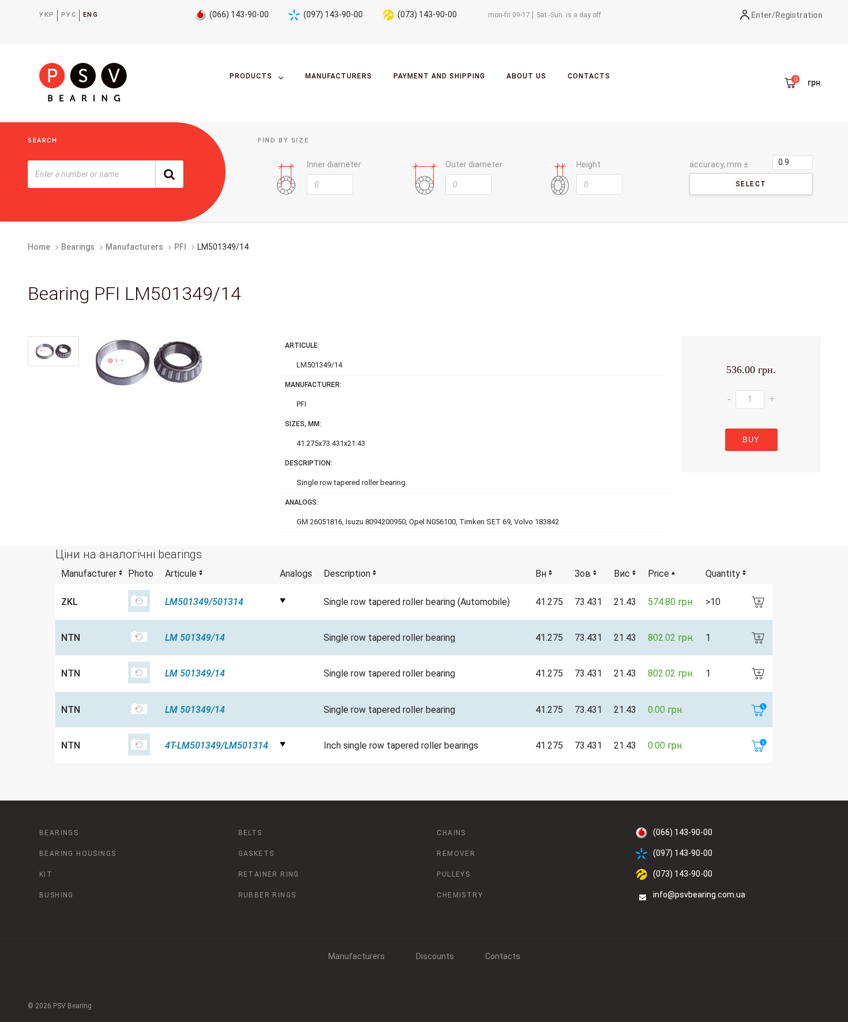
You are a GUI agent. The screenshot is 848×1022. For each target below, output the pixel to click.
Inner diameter (334, 164)
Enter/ (763, 15)
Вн (540, 573)
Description (347, 573)
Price (658, 573)
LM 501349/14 (195, 637)
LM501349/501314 (204, 601)
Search (43, 140)
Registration (799, 15)
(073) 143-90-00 (427, 14)
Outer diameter (473, 164)
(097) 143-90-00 (333, 14)
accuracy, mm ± (718, 164)
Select (751, 184)
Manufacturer (89, 573)
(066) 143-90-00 (239, 14)
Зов (583, 573)
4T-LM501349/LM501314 (216, 745)
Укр (47, 14)
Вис (622, 573)
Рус (69, 14)
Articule (181, 573)
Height (588, 164)
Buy (751, 439)
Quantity (723, 573)
